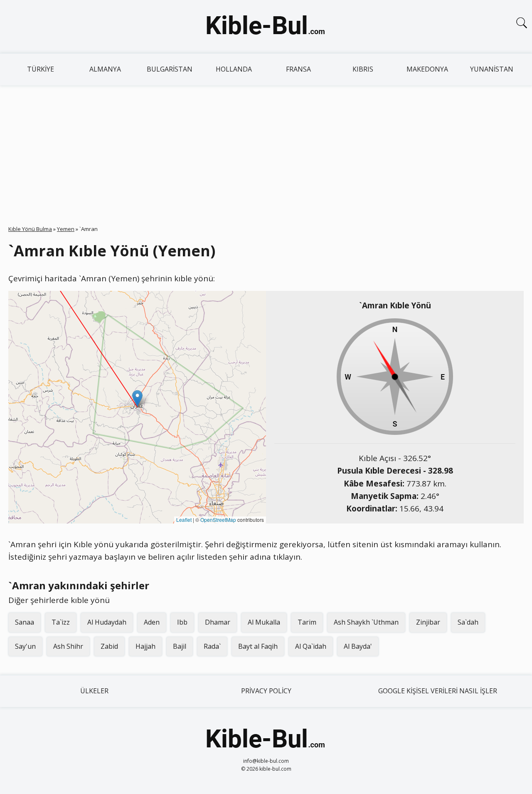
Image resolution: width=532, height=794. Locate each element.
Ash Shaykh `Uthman (366, 622)
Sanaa (24, 622)
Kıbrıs (362, 69)
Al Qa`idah (310, 646)
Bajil (179, 646)
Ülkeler (94, 690)
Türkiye (40, 69)
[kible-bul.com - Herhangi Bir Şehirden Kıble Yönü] (266, 26)
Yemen (65, 229)
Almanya (105, 69)
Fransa (298, 69)
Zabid (109, 646)
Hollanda (234, 69)
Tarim (307, 622)
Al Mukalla (264, 622)
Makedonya (427, 69)
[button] (137, 398)
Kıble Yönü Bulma (30, 229)
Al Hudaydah (106, 622)
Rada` (212, 646)
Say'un (25, 646)
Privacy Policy (266, 690)
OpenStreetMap (218, 519)
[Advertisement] (266, 147)
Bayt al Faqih (258, 646)
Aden (152, 622)
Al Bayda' (358, 646)
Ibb (182, 622)
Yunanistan (491, 69)
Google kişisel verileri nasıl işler (437, 690)
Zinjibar (428, 622)
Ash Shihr (68, 646)
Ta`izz (61, 622)
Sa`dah (468, 622)
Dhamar (217, 622)
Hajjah (145, 646)
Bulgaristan (169, 69)
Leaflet (184, 519)
